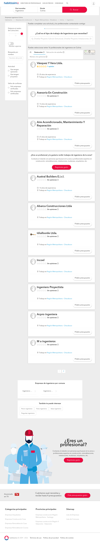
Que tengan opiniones (14, 71)
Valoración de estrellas (54, 52)
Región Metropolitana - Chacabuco (46, 20)
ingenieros (26, 408)
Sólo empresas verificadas (15, 88)
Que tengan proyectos (14, 76)
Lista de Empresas (72, 515)
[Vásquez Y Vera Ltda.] (33, 65)
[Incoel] (33, 262)
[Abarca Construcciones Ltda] (33, 207)
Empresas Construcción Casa (15, 519)
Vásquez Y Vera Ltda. (50, 63)
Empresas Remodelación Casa (16, 523)
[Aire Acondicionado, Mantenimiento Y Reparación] (33, 124)
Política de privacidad (51, 538)
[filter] (15, 34)
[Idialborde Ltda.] (33, 235)
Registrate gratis (61, 167)
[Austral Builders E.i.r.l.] (33, 178)
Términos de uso (36, 538)
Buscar (75, 10)
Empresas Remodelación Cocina (16, 528)
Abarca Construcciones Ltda (54, 206)
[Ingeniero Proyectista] (33, 289)
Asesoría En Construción (52, 92)
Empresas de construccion (24, 20)
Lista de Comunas (72, 519)
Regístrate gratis (73, 460)
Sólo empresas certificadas (15, 93)
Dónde (42, 8)
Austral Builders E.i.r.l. (50, 176)
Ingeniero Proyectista (50, 287)
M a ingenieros (46, 341)
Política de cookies (67, 538)
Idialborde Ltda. (47, 233)
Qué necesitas (20, 8)
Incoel (41, 260)
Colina (62, 20)
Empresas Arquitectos (13, 515)
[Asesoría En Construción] (33, 94)
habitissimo (8, 20)
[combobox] (25, 10)
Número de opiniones (37, 57)
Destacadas (38, 52)
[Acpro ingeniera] (33, 316)
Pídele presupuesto (82, 83)
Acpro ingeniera (47, 314)
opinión (50, 66)
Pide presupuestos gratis (77, 495)
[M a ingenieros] (33, 343)
